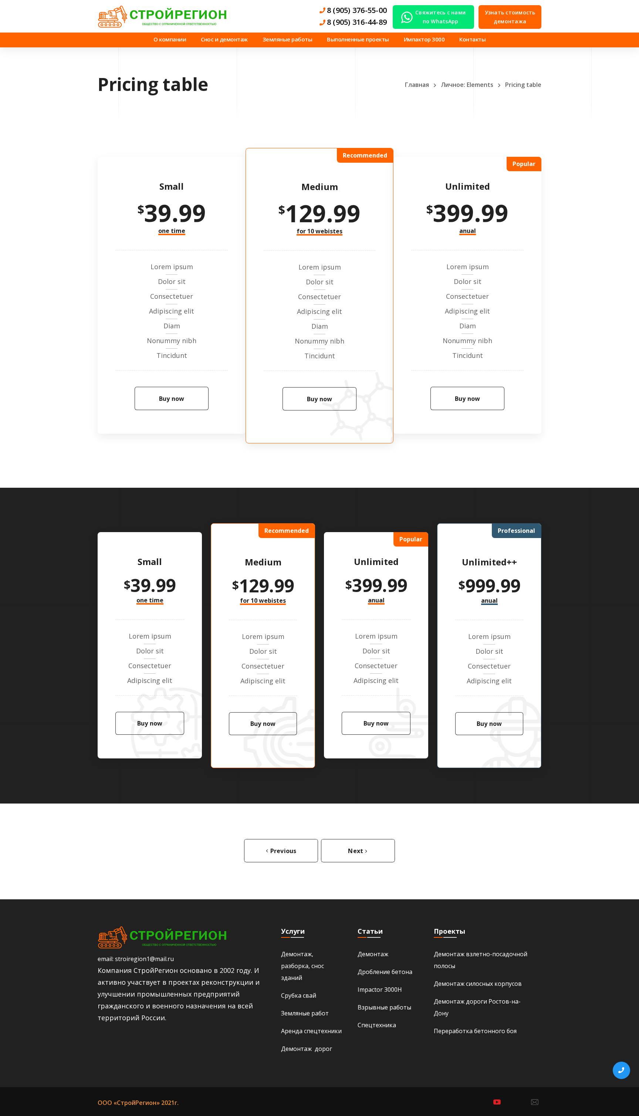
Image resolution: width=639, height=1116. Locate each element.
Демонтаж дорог (306, 1049)
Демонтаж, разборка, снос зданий (302, 966)
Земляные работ (305, 1013)
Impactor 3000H (380, 989)
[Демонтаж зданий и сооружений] (162, 16)
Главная (417, 85)
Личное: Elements (467, 85)
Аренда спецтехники (311, 1031)
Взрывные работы (384, 1007)
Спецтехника (377, 1025)
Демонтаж (373, 954)
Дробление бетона (385, 972)
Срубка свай (298, 995)
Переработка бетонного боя (475, 1031)
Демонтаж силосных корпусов (478, 984)
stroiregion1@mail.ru (144, 959)
